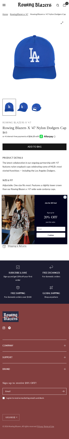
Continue (51, 235)
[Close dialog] (64, 197)
